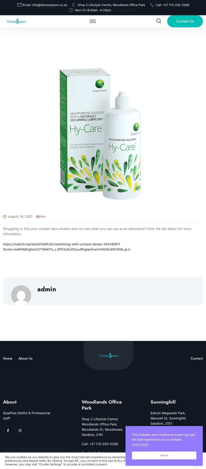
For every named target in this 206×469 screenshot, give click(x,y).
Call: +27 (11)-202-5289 (100, 444)
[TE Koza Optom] (16, 21)
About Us (25, 358)
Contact (197, 358)
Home (7, 358)
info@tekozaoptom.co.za (49, 5)
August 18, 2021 (20, 216)
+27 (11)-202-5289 (176, 5)
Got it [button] (164, 455)
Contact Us (185, 21)
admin (40, 216)
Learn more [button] (140, 444)
